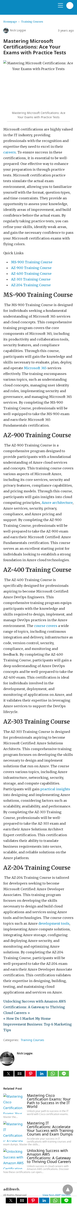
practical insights (55, 789)
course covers (45, 626)
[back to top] (68, 1189)
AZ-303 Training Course (31, 279)
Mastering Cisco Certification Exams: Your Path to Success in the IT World (49, 1101)
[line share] (64, 1075)
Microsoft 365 (35, 368)
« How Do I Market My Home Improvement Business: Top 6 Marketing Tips (37, 1024)
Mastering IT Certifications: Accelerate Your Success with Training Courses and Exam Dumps (50, 1129)
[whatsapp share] (53, 1075)
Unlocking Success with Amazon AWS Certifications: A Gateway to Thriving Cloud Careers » (34, 1007)
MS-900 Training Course (31, 262)
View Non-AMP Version (57, 1195)
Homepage (10, 21)
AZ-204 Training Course (31, 285)
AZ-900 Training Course (31, 268)
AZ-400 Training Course (31, 273)
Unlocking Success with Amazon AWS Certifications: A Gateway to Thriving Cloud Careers (49, 1156)
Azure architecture (57, 503)
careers (9, 152)
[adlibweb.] (22, 9)
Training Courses (32, 21)
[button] (8, 1074)
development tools (53, 923)
